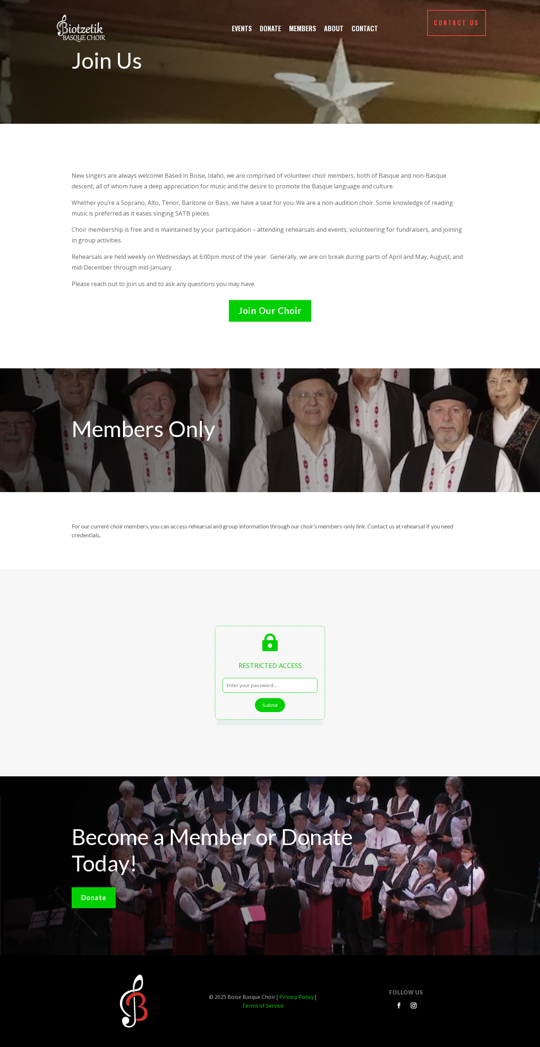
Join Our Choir (270, 310)
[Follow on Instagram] (414, 1005)
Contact (365, 28)
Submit (270, 705)
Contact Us (456, 22)
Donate (270, 28)
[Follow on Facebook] (399, 1005)
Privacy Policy (296, 996)
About (333, 28)
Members (302, 28)
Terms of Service (263, 1005)
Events (242, 28)
